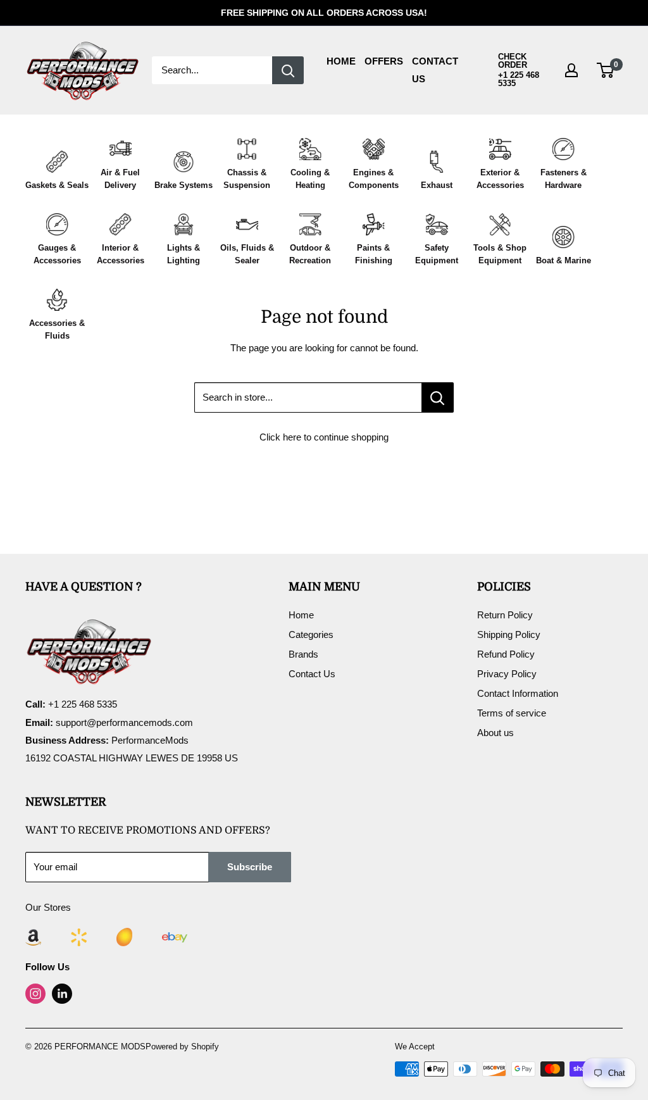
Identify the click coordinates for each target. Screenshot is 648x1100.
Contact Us (312, 673)
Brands (303, 654)
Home (341, 61)
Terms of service (511, 713)
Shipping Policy (508, 634)
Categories (311, 634)
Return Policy (505, 614)
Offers (383, 61)
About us (495, 732)
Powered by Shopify (182, 1046)
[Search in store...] (437, 397)
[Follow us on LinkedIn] (62, 994)
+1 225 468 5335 (518, 79)
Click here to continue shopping (324, 437)
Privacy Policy (507, 673)
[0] (606, 70)
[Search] (288, 70)
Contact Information (517, 693)
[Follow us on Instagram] (35, 994)
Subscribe (249, 866)
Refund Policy (506, 654)
